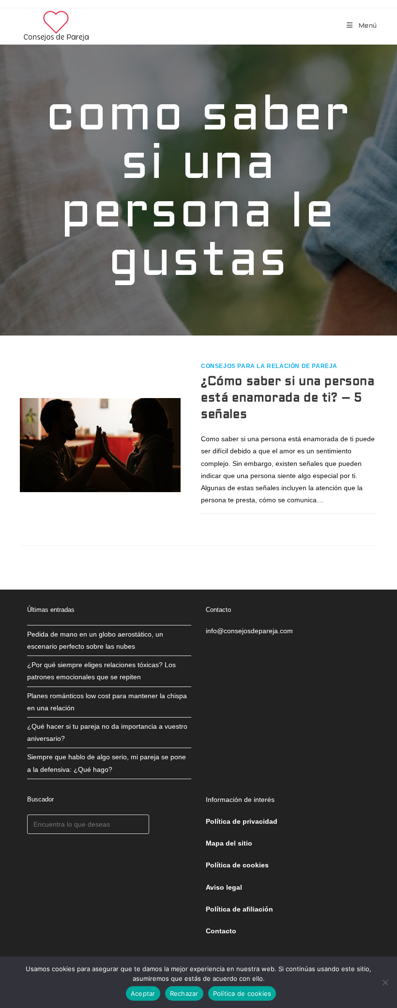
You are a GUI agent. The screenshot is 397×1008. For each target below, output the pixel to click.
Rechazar (184, 993)
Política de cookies (242, 993)
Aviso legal (224, 887)
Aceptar (143, 993)
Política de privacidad (241, 821)
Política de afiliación (239, 909)
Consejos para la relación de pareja (269, 366)
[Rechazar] (385, 982)
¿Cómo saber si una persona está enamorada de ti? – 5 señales (288, 398)
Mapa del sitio (229, 843)
